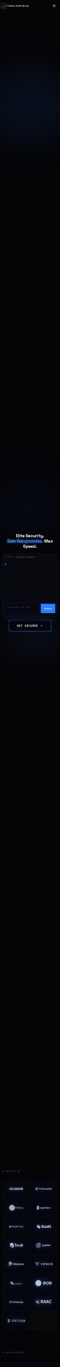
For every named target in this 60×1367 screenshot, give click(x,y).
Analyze (48, 608)
